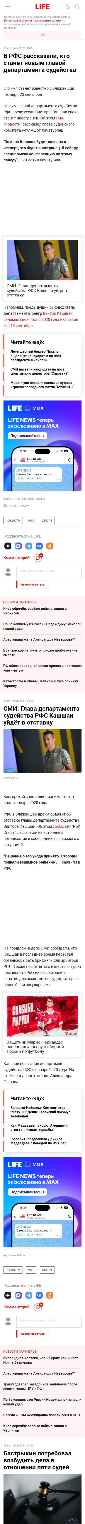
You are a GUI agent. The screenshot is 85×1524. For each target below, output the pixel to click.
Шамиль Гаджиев (18, 505)
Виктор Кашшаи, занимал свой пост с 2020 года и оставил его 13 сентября (40, 319)
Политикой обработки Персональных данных (32, 20)
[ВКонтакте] (39, 546)
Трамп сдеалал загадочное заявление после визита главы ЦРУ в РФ (40, 1386)
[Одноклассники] (49, 546)
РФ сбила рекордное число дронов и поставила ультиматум (42, 668)
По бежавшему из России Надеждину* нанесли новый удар (42, 626)
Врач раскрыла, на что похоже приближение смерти (40, 652)
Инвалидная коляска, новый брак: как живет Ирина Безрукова (40, 1360)
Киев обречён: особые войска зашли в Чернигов (35, 611)
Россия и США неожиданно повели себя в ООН (41, 1415)
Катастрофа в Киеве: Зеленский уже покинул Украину (40, 683)
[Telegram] (28, 546)
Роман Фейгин (17, 1255)
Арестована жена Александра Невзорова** (39, 639)
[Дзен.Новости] (7, 546)
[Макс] (18, 546)
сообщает (62, 826)
